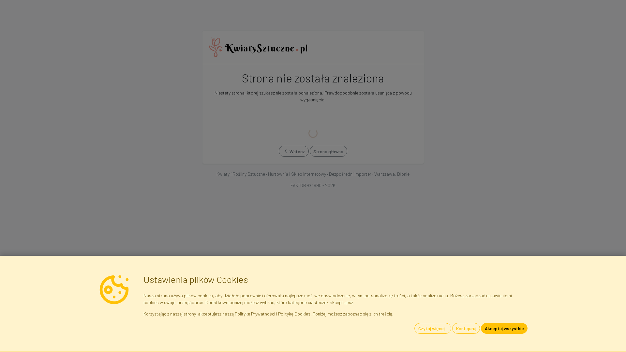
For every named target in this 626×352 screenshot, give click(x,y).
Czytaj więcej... (433, 328)
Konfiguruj (466, 328)
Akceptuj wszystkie (504, 328)
